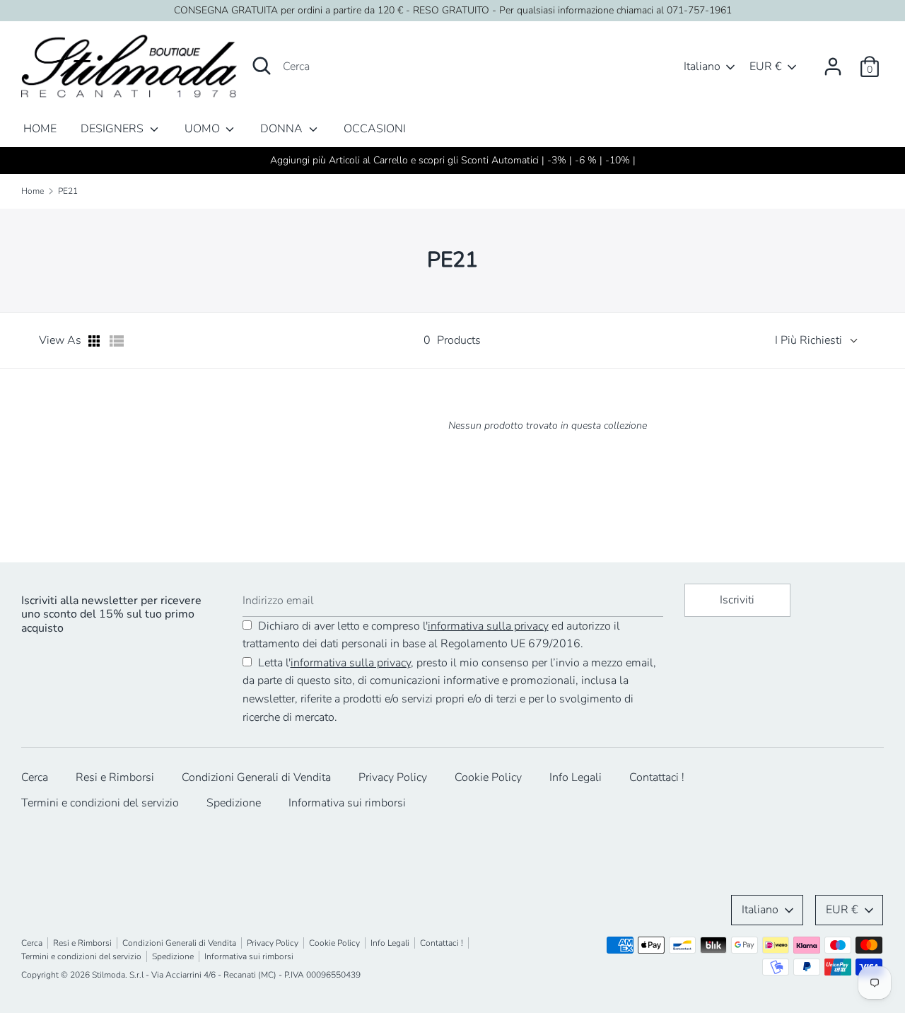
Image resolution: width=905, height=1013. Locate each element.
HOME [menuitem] (40, 129)
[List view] (117, 341)
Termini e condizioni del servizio (100, 803)
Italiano (702, 66)
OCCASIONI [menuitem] (375, 129)
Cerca (34, 777)
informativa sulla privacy (488, 626)
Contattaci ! (656, 777)
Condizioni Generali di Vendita (256, 777)
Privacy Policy (392, 777)
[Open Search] (261, 66)
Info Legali (575, 777)
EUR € (765, 66)
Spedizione (233, 803)
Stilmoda (108, 974)
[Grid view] (95, 341)
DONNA (282, 129)
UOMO (204, 129)
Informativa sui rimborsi (347, 803)
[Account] (833, 61)
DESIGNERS (113, 129)
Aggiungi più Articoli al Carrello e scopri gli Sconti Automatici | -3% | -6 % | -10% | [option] (453, 160)
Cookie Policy (488, 777)
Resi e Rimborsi (115, 777)
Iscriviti (737, 600)
